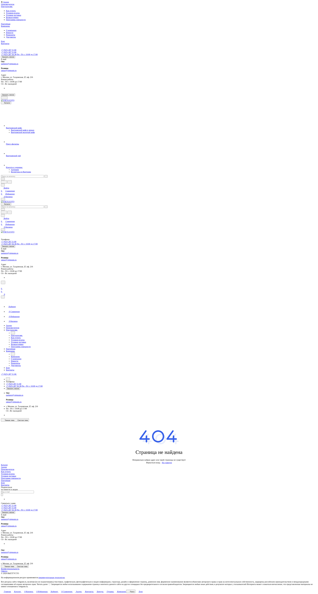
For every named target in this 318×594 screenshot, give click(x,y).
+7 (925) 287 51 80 (8, 50)
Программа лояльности (11, 478)
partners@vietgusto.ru (9, 64)
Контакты (5, 485)
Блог (3, 483)
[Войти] (2, 286)
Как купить (6, 472)
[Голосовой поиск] (4, 182)
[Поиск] (3, 282)
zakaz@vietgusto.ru (9, 70)
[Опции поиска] (3, 179)
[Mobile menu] (3, 229)
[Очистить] (46, 176)
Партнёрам (5, 480)
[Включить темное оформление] (4, 97)
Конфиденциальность (10, 569)
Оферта (4, 571)
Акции (4, 467)
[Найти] (9, 182)
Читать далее (42, 584)
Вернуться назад (153, 463)
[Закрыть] (3, 297)
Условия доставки (8, 476)
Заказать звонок (8, 57)
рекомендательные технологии (52, 577)
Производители (7, 469)
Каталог (4, 465)
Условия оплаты (8, 474)
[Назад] (13, 332)
